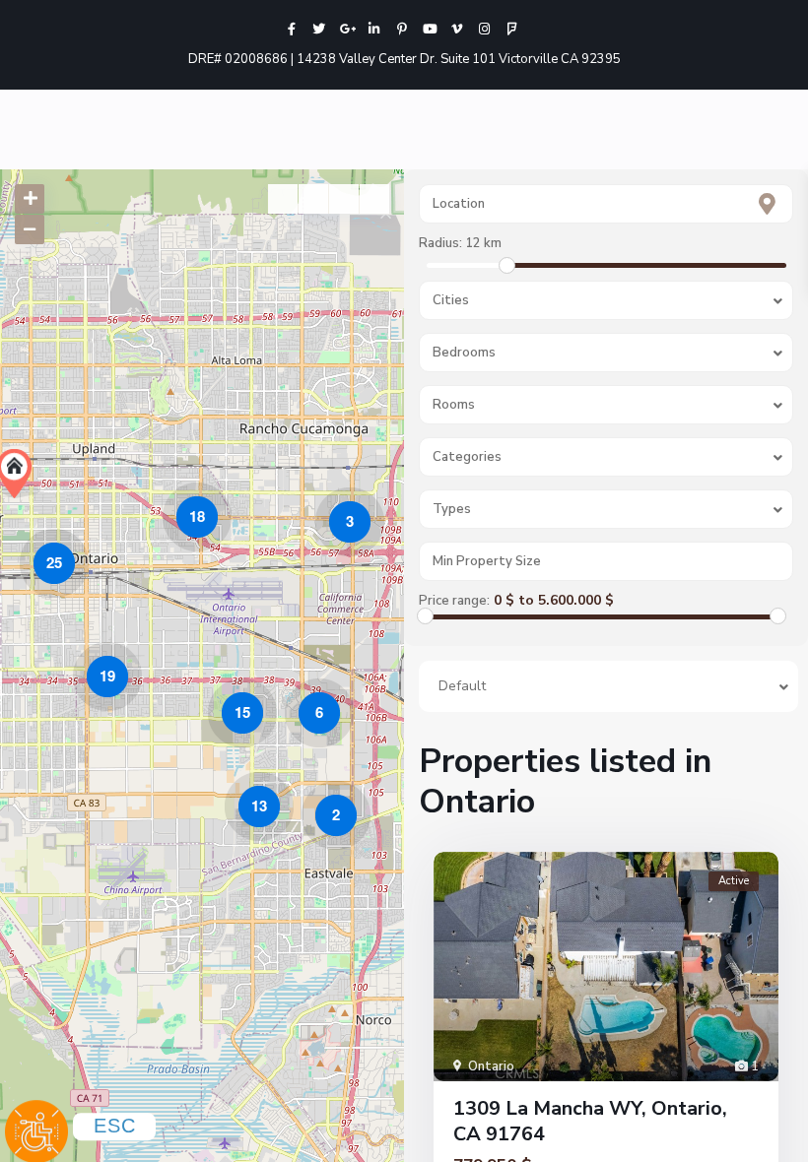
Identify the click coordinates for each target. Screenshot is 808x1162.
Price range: (454, 601)
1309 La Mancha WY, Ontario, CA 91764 (590, 1121)
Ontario (491, 1066)
